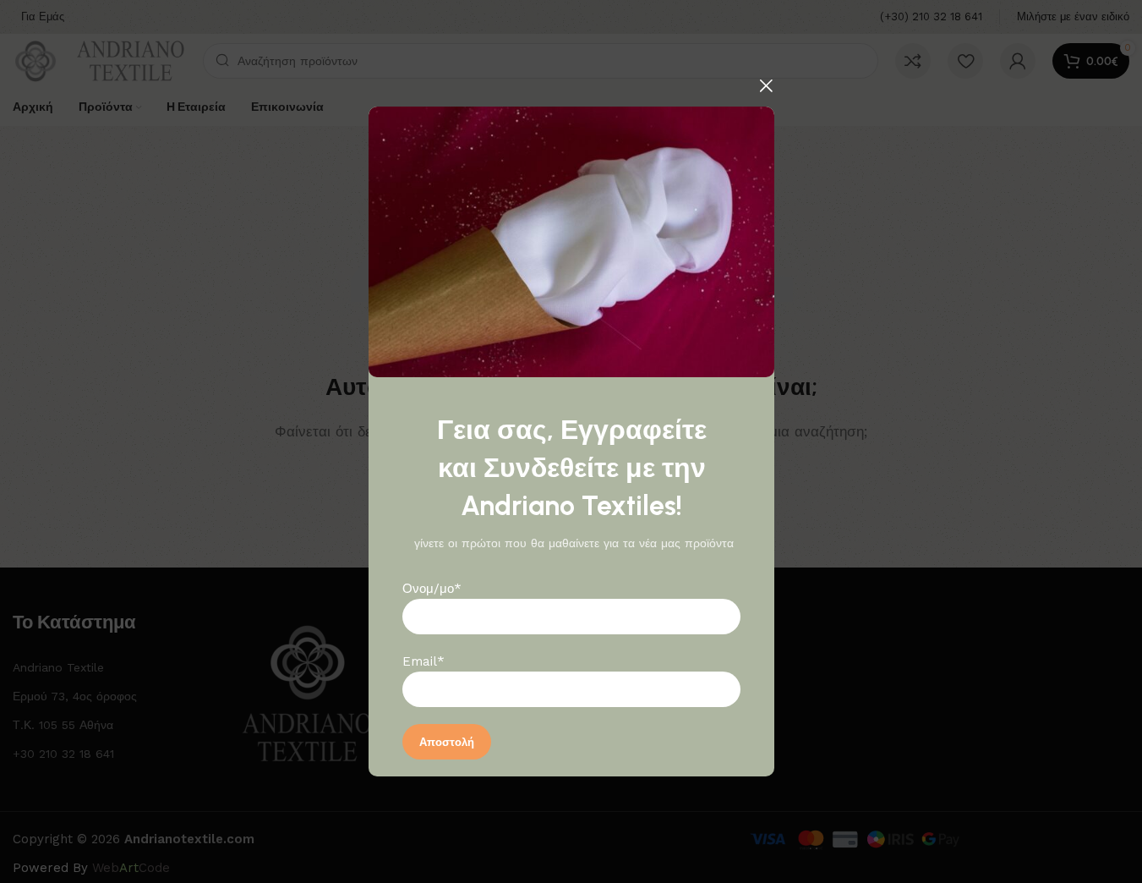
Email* (423, 661)
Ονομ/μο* (432, 588)
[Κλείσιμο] (766, 85)
